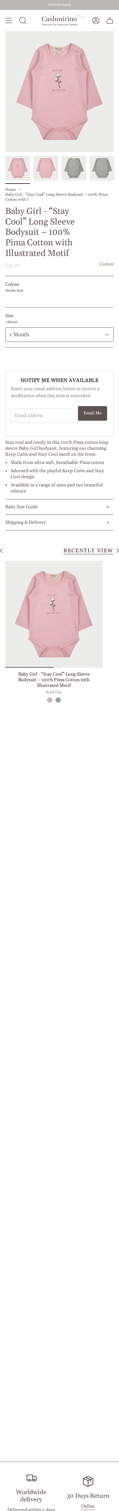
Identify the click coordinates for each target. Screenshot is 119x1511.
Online (88, 1506)
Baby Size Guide (21, 507)
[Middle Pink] (49, 700)
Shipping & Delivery (25, 522)
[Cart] (110, 20)
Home (10, 189)
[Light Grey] (58, 700)
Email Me (92, 413)
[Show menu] (8, 20)
